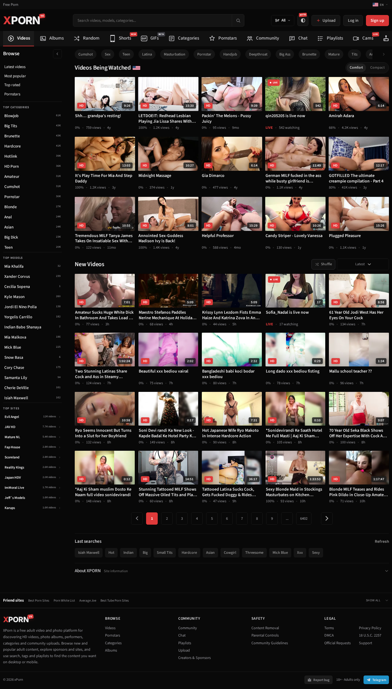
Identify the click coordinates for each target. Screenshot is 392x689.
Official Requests (337, 643)
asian (210, 552)
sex (108, 54)
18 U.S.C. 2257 (370, 635)
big (145, 552)
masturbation (174, 54)
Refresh (382, 541)
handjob (230, 54)
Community (187, 628)
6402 (303, 518)
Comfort (356, 67)
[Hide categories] (57, 53)
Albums (111, 650)
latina (147, 54)
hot (111, 552)
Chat (182, 635)
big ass (284, 54)
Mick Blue (280, 552)
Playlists (184, 643)
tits (354, 54)
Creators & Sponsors (194, 657)
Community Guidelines (269, 643)
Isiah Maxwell (88, 552)
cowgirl (230, 552)
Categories (113, 643)
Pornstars (12, 94)
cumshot (85, 54)
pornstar (204, 54)
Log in (353, 20)
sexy (316, 552)
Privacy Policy (370, 628)
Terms (329, 628)
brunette (309, 54)
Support (365, 643)
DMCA (329, 635)
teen (126, 54)
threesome (254, 552)
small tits (164, 552)
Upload (184, 650)
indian (128, 552)
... (287, 518)
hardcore (189, 552)
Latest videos (14, 67)
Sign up (377, 20)
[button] (385, 54)
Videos (110, 628)
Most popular (15, 76)
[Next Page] (327, 518)
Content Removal (265, 628)
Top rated (12, 85)
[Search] (238, 20)
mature (334, 54)
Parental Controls (265, 635)
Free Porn (10, 5)
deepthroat (258, 54)
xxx (300, 552)
